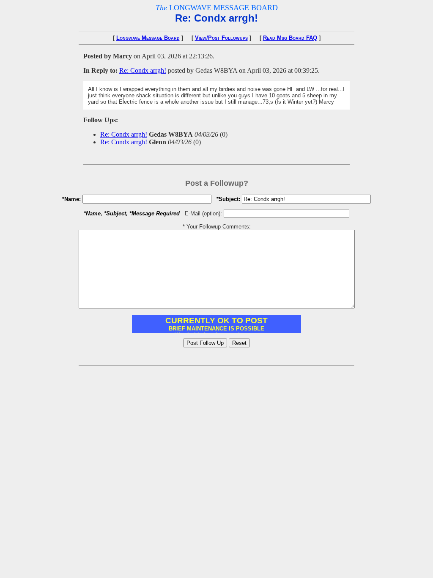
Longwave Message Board (148, 38)
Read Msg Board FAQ (290, 38)
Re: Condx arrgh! (142, 70)
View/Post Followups (221, 38)
